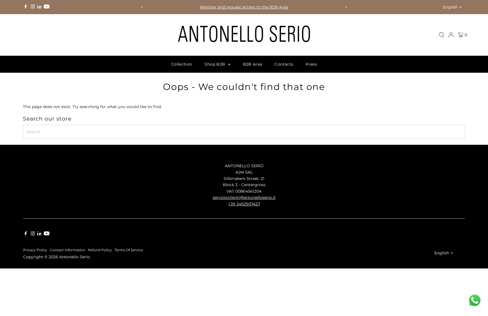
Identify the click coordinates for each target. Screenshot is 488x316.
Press (311, 64)
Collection (181, 64)
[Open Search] (441, 34)
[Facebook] (25, 7)
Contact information (67, 250)
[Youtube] (46, 7)
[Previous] (142, 7)
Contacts (283, 64)
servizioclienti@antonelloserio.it (244, 197)
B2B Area (252, 64)
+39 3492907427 (244, 204)
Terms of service (129, 250)
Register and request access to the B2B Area (244, 7)
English (450, 7)
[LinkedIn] (40, 7)
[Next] (346, 7)
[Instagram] (32, 7)
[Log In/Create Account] (451, 34)
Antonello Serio (74, 256)
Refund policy (100, 250)
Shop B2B (215, 64)
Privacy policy (35, 250)
